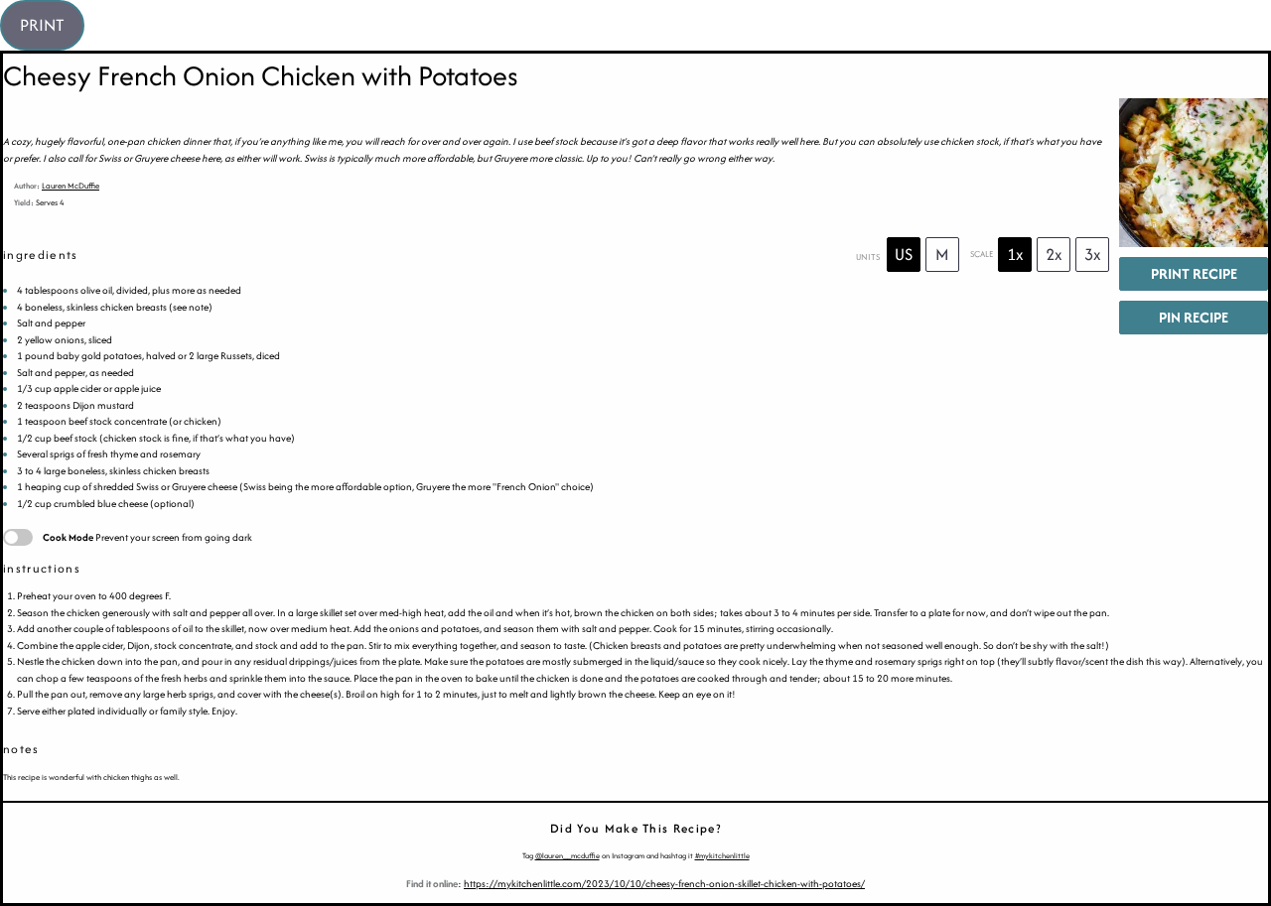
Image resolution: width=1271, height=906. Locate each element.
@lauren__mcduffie (567, 855)
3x (1092, 254)
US (904, 254)
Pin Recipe (1193, 317)
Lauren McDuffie (70, 186)
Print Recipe (1194, 273)
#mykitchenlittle (722, 855)
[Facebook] (21, 418)
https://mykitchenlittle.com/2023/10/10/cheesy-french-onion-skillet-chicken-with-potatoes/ (664, 883)
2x (1054, 254)
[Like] (21, 459)
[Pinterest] (21, 376)
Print (42, 25)
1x (1015, 254)
